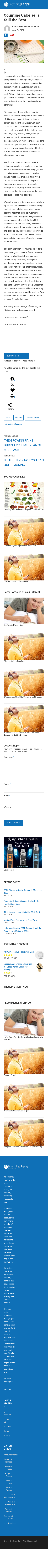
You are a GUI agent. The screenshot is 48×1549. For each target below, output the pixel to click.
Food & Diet (9, 1482)
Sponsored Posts (8, 1517)
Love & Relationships (9, 1496)
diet (8, 417)
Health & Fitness (8, 1489)
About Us (7, 1426)
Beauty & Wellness (8, 1460)
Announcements (11, 1455)
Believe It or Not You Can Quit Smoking (24, 463)
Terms (6, 1431)
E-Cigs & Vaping (8, 1475)
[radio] (26, 331)
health (19, 417)
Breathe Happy (8, 1467)
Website (7, 807)
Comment (9, 757)
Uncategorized (10, 1523)
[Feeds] (17, 1390)
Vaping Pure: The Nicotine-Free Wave (21, 920)
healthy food (33, 417)
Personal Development (9, 1503)
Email (7, 795)
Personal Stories (8, 1510)
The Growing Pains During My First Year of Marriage (23, 445)
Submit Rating (13, 356)
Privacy (7, 1436)
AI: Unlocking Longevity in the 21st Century (23, 912)
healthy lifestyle (14, 424)
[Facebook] (14, 1390)
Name (7, 784)
